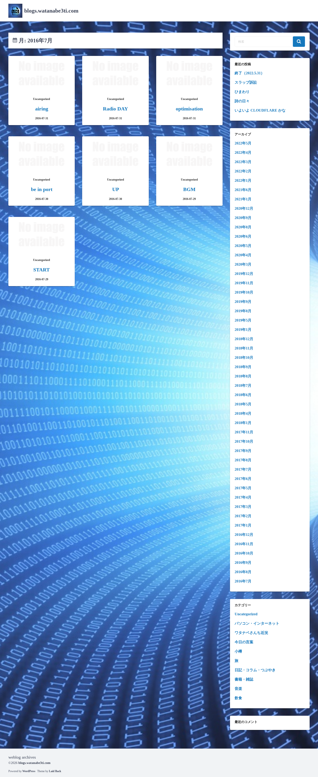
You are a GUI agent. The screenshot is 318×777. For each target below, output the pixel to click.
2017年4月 (243, 497)
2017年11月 (244, 432)
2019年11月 (244, 283)
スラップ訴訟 (246, 82)
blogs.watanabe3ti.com (51, 11)
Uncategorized (246, 614)
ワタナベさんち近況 (251, 633)
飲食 (238, 698)
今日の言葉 (244, 642)
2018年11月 (244, 348)
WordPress (28, 771)
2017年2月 (243, 516)
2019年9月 (243, 302)
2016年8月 (243, 572)
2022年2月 (243, 171)
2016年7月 (243, 581)
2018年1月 (243, 423)
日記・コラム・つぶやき (255, 670)
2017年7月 (243, 469)
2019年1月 (243, 330)
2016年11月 (244, 544)
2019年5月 (243, 320)
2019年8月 (243, 311)
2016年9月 (243, 563)
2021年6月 (243, 190)
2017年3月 (243, 507)
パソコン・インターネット (257, 623)
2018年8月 (243, 376)
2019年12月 (244, 274)
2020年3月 (243, 264)
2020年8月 (243, 227)
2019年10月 (244, 292)
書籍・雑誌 (244, 679)
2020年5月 (243, 246)
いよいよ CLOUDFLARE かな (260, 110)
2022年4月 (243, 152)
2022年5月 (243, 143)
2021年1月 (243, 199)
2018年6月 (243, 395)
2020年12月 (244, 208)
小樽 (238, 651)
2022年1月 (243, 180)
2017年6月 (243, 479)
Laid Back (55, 771)
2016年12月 (244, 535)
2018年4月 (243, 413)
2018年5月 (243, 404)
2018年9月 (243, 367)
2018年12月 (244, 339)
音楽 (238, 689)
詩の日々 (242, 101)
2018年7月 (243, 385)
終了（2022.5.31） (249, 73)
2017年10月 (244, 441)
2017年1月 (243, 525)
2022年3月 (243, 162)
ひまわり (242, 92)
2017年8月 (243, 460)
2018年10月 (244, 357)
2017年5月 (243, 488)
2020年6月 (243, 236)
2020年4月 (243, 255)
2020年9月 (243, 218)
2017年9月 (243, 451)
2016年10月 (244, 553)
